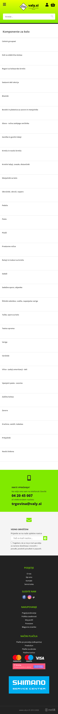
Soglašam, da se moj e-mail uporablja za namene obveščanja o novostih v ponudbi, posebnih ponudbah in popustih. (26, 546)
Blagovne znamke (29, 627)
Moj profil (29, 620)
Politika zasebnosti (29, 616)
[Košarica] (52, 4)
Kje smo (29, 577)
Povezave (29, 623)
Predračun (29, 645)
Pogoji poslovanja (29, 613)
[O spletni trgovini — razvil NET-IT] (50, 710)
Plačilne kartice (29, 652)
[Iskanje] (52, 17)
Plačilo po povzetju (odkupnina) (29, 642)
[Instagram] (30, 597)
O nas (29, 573)
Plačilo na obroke (29, 649)
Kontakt (29, 580)
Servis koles (29, 584)
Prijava (48, 4)
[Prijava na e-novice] (45, 538)
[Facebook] (24, 597)
